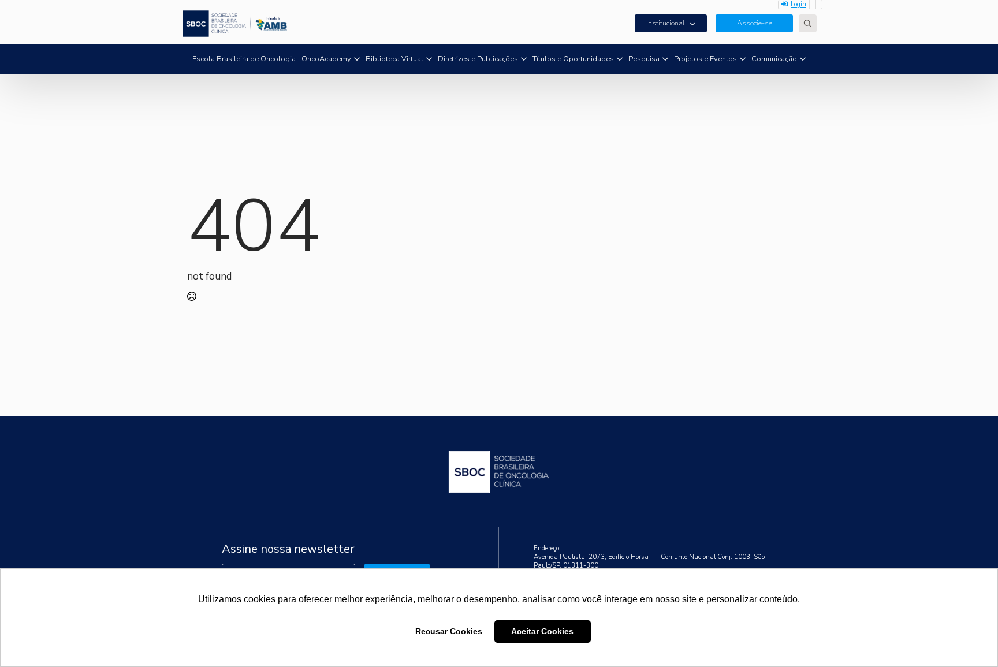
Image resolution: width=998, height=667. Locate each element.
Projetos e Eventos (705, 59)
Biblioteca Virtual (394, 59)
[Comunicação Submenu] (803, 59)
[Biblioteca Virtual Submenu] (429, 59)
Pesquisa (644, 59)
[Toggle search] (808, 23)
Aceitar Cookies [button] (542, 631)
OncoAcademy (326, 59)
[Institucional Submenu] (696, 23)
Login (798, 4)
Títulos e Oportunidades (573, 59)
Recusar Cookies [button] (448, 631)
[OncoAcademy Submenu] (357, 59)
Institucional (665, 23)
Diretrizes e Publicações (478, 59)
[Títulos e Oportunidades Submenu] (619, 59)
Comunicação (774, 59)
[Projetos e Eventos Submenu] (742, 59)
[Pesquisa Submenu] (665, 59)
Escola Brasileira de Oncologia (244, 59)
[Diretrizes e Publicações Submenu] (524, 59)
